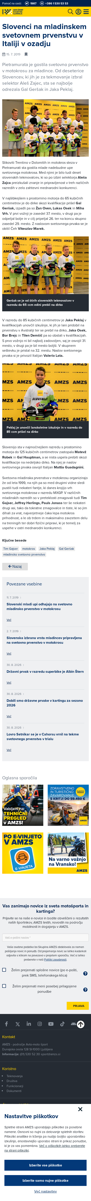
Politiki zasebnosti (55, 959)
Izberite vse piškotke (45, 1165)
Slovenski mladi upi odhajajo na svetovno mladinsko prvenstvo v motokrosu (39, 606)
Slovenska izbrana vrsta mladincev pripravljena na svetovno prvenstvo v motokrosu (44, 640)
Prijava (78, 1006)
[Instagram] (39, 1024)
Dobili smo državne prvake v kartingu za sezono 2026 (45, 703)
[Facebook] (6, 1024)
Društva (12, 1081)
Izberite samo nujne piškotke (45, 1180)
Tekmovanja (15, 1076)
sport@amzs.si (50, 1054)
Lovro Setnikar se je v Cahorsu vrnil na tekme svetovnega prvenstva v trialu (43, 736)
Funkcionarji (15, 1086)
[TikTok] (62, 1024)
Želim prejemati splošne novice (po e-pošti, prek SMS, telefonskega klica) (44, 972)
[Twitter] (17, 1024)
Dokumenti (14, 1091)
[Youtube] (51, 1024)
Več (9, 620)
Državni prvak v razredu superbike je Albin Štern (45, 671)
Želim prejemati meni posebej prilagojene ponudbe (44, 989)
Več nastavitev (45, 1191)
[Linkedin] (29, 1024)
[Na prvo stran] (22, 11)
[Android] (73, 1024)
